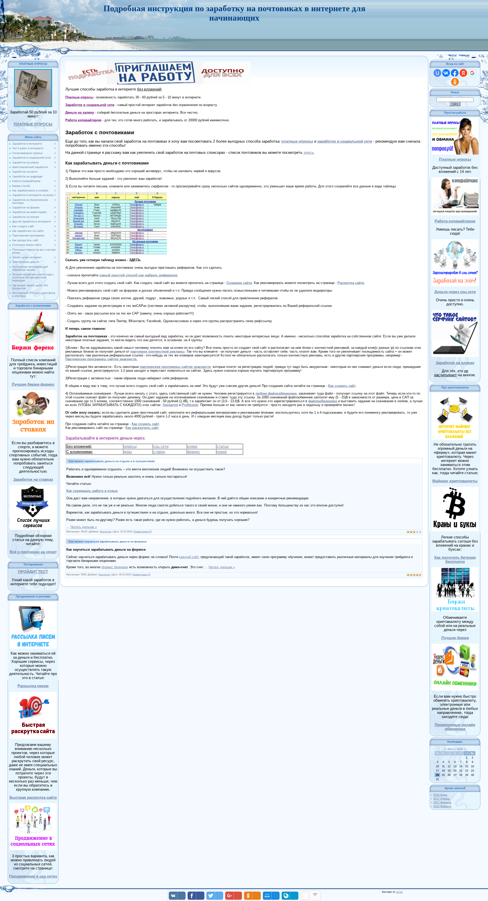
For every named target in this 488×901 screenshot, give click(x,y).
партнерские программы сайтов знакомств (175, 367)
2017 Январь (441, 798)
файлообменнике (322, 401)
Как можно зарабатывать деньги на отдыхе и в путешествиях (112, 461)
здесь (308, 153)
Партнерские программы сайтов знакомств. (101, 359)
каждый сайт (189, 557)
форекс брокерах (115, 567)
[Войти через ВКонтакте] (446, 73)
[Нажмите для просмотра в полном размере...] (116, 194)
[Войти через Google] (472, 73)
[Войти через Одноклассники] (455, 82)
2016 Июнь (440, 794)
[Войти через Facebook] (455, 73)
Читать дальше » (83, 527)
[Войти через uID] (437, 73)
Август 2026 (455, 748)
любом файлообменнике (276, 393)
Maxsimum (106, 531)
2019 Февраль (442, 806)
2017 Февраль (442, 802)
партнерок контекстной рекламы (157, 351)
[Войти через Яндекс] (463, 73)
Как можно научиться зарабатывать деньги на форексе (108, 541)
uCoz (399, 891)
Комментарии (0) (143, 531)
